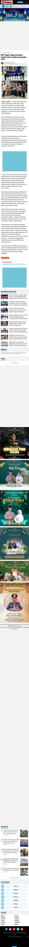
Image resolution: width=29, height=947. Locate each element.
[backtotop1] (27, 937)
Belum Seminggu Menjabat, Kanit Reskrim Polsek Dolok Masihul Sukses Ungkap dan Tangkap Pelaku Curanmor (11, 851)
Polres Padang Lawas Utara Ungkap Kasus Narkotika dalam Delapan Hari (11, 841)
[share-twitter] (7, 6)
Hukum (2, 920)
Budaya (16, 904)
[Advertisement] (14, 35)
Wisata (16, 907)
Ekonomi (16, 896)
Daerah (16, 886)
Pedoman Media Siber (21, 932)
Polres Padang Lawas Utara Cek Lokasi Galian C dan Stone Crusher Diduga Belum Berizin (11, 831)
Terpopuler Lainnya (14, 877)
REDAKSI (5, 932)
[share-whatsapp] (10, 6)
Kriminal (16, 889)
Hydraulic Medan (11, 932)
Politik (3, 924)
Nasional (16, 893)
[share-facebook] (3, 6)
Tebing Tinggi (5, 258)
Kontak (14, 934)
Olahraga (16, 900)
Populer (20, 2)
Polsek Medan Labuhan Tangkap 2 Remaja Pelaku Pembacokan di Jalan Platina (14, 264)
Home (2, 52)
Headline (17, 918)
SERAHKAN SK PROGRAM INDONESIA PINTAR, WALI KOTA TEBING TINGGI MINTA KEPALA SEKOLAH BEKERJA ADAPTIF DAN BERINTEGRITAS (10, 860)
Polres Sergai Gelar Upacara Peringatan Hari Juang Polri (11, 869)
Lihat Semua (14, 362)
